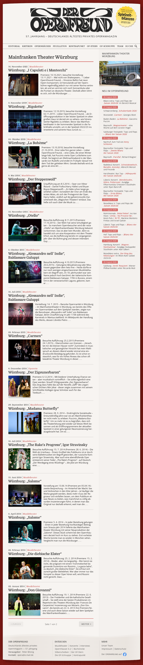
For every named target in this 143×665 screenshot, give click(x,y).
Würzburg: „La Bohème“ (27, 143)
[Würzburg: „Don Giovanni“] (24, 604)
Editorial (14, 46)
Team (120, 46)
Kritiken (27, 46)
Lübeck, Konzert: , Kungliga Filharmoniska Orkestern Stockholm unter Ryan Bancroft (119, 183)
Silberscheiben (62, 652)
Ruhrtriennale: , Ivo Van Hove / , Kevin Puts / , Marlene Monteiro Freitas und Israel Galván (120, 217)
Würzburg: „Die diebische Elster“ (35, 554)
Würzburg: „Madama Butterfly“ (33, 409)
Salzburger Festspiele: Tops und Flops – (120, 133)
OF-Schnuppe (107, 46)
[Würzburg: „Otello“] (24, 229)
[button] (86, 624)
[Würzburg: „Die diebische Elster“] (24, 568)
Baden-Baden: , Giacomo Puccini (120, 120)
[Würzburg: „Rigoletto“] (24, 121)
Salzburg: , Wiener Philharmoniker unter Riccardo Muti (119, 267)
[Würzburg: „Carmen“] (24, 350)
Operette (33, 368)
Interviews (85, 646)
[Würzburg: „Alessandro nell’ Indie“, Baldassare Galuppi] (24, 271)
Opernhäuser (43, 46)
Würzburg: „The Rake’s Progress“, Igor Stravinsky (47, 445)
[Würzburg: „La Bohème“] (23, 157)
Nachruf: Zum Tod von (116, 143)
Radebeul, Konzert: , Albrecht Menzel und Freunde (120, 167)
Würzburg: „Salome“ (24, 481)
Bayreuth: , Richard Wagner (119, 157)
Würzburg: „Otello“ (23, 216)
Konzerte (74, 646)
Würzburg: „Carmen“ (25, 336)
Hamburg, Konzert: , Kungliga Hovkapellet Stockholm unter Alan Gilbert (119, 247)
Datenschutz (120, 649)
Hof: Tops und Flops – (118, 235)
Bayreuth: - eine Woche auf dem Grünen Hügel (118, 126)
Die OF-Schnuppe (63, 655)
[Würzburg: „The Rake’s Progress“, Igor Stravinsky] (19, 459)
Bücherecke (79, 649)
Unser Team (107, 645)
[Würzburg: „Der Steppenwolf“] (24, 193)
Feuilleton (60, 46)
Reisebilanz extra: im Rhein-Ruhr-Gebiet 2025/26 (119, 255)
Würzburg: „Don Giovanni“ (30, 590)
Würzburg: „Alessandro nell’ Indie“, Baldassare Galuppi (36, 256)
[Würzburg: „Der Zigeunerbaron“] (19, 386)
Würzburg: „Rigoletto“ (26, 107)
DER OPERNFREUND (18, 641)
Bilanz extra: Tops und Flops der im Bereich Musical (119, 102)
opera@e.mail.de (25, 655)
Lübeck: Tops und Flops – (119, 226)
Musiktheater (36, 67)
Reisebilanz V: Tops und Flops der (118, 204)
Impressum (107, 649)
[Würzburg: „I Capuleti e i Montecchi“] (23, 84)
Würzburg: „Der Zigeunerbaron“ (34, 372)
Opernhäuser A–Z (63, 649)
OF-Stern (92, 46)
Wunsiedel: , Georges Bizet (119, 115)
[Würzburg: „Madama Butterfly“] (24, 422)
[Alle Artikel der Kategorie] (119, 73)
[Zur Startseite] (71, 20)
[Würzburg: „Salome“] (24, 495)
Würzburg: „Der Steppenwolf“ (32, 179)
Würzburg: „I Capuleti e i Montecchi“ (37, 70)
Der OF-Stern (77, 652)
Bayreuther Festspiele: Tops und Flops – (118, 150)
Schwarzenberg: (120, 111)
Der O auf (112, 654)
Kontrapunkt (77, 46)
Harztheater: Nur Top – (119, 174)
